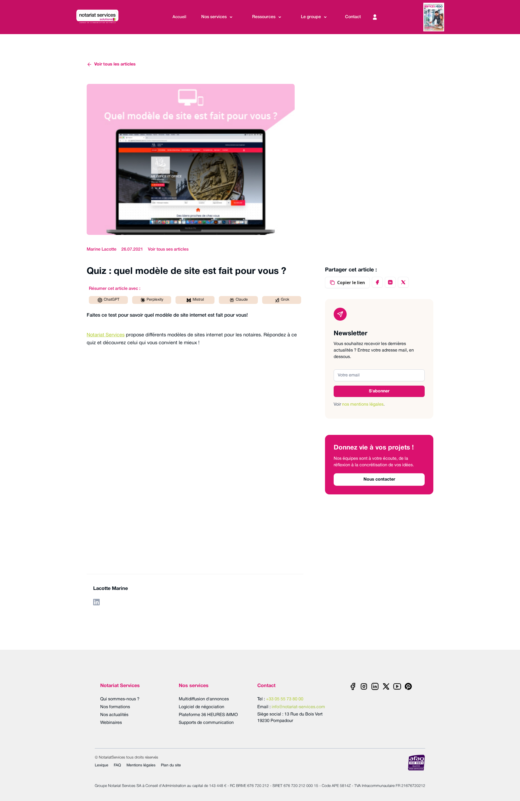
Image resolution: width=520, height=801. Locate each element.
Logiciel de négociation (201, 707)
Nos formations (115, 707)
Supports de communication (206, 723)
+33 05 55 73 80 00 (284, 699)
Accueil (179, 17)
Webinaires (111, 723)
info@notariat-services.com (298, 707)
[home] (100, 17)
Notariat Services (106, 335)
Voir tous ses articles (168, 249)
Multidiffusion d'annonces (204, 699)
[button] (217, 17)
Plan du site (171, 765)
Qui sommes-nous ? (119, 699)
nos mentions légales (363, 404)
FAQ (117, 765)
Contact (353, 17)
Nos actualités (114, 715)
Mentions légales (140, 765)
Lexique (101, 765)
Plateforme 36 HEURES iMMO (208, 715)
